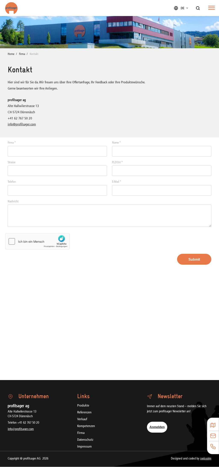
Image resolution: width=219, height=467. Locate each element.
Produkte (83, 405)
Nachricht (13, 201)
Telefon (12, 182)
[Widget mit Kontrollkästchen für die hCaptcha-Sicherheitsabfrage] (37, 241)
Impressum (84, 446)
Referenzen (84, 412)
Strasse (11, 162)
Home (11, 54)
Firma (22, 54)
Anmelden (157, 427)
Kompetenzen (86, 426)
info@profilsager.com (22, 124)
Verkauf (82, 419)
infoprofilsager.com (21, 429)
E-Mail (116, 182)
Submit (194, 259)
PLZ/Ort (117, 162)
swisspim (205, 458)
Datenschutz (85, 440)
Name (116, 142)
